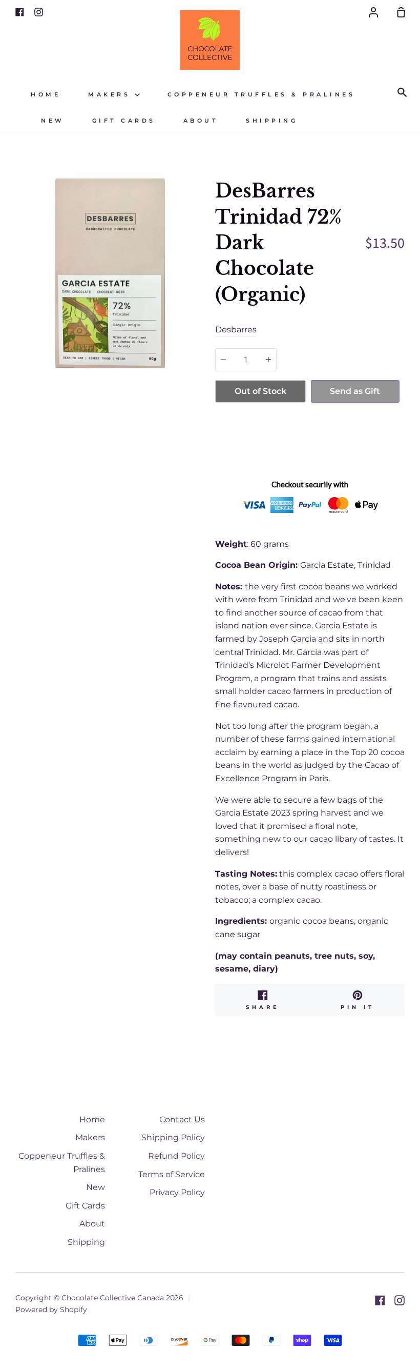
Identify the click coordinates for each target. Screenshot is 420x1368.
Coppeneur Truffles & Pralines (261, 94)
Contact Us (182, 1119)
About (201, 120)
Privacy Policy (177, 1192)
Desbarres (236, 329)
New (53, 120)
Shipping (272, 120)
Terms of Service (171, 1174)
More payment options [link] (307, 443)
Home (45, 94)
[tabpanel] (110, 273)
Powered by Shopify (51, 1309)
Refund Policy (176, 1156)
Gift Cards (124, 120)
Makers (111, 94)
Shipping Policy (173, 1137)
